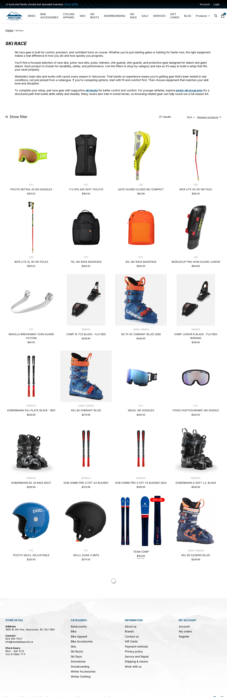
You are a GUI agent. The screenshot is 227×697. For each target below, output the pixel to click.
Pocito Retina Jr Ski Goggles (31, 189)
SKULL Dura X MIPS (86, 555)
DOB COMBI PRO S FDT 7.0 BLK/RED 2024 (141, 482)
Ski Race (76, 656)
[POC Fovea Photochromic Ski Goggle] (196, 376)
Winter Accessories (83, 671)
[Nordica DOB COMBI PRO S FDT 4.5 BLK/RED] (86, 448)
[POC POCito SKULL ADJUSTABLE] (31, 521)
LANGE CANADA (141, 329)
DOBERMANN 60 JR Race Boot (31, 482)
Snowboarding (80, 666)
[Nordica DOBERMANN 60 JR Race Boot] (31, 448)
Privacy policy (134, 651)
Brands (129, 631)
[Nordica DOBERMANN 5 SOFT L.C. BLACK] (196, 448)
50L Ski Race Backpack (141, 261)
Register (184, 636)
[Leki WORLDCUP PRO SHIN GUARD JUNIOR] (196, 227)
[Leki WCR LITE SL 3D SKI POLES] (31, 227)
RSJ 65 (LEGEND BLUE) (195, 555)
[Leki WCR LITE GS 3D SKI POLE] (196, 155)
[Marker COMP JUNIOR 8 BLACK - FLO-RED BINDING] (196, 300)
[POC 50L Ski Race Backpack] (141, 227)
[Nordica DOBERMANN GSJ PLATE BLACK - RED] (31, 376)
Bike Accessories (82, 641)
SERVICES (159, 15)
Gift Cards (131, 641)
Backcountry (79, 626)
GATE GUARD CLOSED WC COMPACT (141, 189)
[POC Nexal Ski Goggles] (141, 376)
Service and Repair (137, 656)
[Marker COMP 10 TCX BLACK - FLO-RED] (86, 300)
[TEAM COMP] (141, 521)
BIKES (31, 15)
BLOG (187, 15)
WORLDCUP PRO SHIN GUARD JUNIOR (195, 261)
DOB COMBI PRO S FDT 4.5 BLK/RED (86, 482)
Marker (86, 329)
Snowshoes (78, 661)
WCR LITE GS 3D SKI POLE (195, 189)
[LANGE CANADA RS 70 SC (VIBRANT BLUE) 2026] (141, 300)
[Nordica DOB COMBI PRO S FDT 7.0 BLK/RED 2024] (141, 448)
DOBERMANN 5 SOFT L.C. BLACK (196, 482)
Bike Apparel (79, 636)
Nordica (31, 406)
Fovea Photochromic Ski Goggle (196, 410)
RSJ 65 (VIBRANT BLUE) (86, 410)
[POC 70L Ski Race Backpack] (86, 227)
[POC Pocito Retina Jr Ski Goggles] (31, 155)
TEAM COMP (141, 551)
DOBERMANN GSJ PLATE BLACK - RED (31, 410)
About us (130, 626)
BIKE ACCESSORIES (49, 16)
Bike (73, 631)
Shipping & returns (136, 661)
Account (184, 626)
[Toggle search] (216, 16)
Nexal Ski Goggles (141, 410)
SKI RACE (133, 16)
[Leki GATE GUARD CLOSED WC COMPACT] (141, 155)
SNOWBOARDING (114, 15)
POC (31, 185)
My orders (185, 631)
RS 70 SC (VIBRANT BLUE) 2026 (141, 334)
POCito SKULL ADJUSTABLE (31, 555)
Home (9, 30)
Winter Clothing (80, 676)
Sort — (191, 117)
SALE (145, 15)
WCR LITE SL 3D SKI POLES (31, 261)
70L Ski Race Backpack (86, 261)
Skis (73, 646)
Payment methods (136, 646)
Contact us (132, 636)
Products (201, 15)
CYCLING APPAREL (69, 16)
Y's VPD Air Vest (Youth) (86, 189)
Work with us (133, 666)
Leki (141, 185)
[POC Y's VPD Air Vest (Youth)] (86, 155)
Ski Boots (77, 651)
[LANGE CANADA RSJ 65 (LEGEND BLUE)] (196, 521)
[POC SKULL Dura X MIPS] (86, 521)
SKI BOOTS (94, 16)
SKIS (82, 15)
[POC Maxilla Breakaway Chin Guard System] (31, 300)
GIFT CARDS (174, 16)
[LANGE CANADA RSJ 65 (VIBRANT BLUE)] (86, 376)
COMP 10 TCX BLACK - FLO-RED (86, 334)
